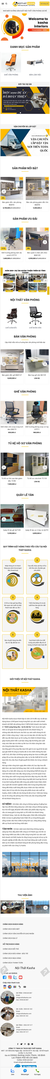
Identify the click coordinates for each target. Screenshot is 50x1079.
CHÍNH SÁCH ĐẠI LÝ (10, 938)
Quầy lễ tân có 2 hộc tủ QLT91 (36, 530)
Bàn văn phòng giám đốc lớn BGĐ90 (37, 203)
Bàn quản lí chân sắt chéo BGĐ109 (37, 254)
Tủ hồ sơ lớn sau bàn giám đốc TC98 (12, 479)
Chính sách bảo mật (11, 929)
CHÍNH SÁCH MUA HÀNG (12, 958)
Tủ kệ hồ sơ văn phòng (25, 443)
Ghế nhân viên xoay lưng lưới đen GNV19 (12, 428)
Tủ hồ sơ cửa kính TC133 (37, 478)
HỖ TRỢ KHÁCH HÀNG (11, 944)
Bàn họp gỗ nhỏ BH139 (37, 375)
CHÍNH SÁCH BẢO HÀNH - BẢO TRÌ (15, 953)
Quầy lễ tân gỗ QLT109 (11, 530)
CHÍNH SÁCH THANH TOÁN (13, 963)
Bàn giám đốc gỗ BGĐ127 (12, 375)
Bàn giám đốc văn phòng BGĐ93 (11, 203)
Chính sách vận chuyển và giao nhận (18, 934)
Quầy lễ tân (25, 495)
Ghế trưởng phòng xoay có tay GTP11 (37, 428)
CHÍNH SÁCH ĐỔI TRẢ (11, 949)
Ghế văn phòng (25, 391)
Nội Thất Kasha (25, 968)
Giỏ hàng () (44, 3)
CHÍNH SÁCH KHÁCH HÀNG (13, 924)
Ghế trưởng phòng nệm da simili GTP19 (12, 254)
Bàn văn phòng (25, 336)
